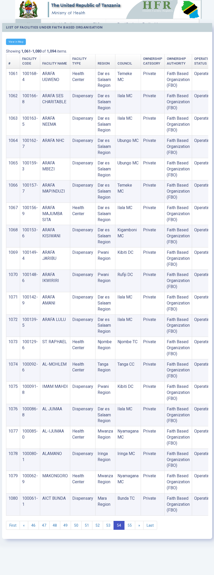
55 (130, 525)
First (12, 525)
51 (87, 525)
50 (76, 525)
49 (65, 525)
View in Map (16, 41)
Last (150, 525)
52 (98, 525)
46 (33, 525)
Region (104, 63)
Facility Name (54, 63)
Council (124, 63)
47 (44, 525)
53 (108, 525)
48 (55, 525)
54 (119, 525)
